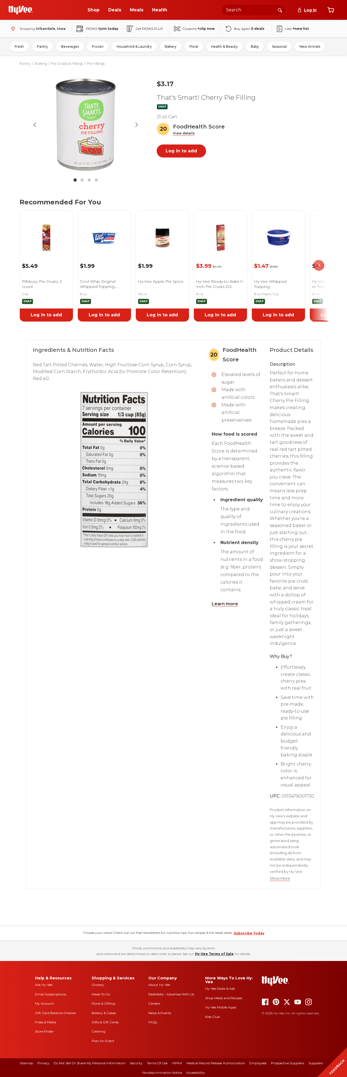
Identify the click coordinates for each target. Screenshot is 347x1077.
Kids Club (212, 1017)
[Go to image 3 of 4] (89, 180)
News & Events (159, 1013)
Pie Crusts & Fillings (67, 63)
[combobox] (254, 10)
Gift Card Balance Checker (55, 1013)
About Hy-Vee (159, 985)
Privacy (43, 1063)
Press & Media (45, 1022)
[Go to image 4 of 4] (96, 180)
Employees (257, 1063)
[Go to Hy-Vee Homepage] (21, 10)
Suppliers (316, 1063)
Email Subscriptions (50, 994)
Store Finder (44, 1031)
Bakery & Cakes (104, 1013)
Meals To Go (101, 994)
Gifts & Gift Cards (105, 1022)
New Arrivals (310, 46)
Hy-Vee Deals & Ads (220, 988)
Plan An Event (103, 1041)
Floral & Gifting (103, 1003)
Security (136, 1063)
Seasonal (279, 46)
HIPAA (177, 1063)
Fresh (19, 46)
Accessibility (195, 1072)
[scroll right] (318, 265)
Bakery (170, 46)
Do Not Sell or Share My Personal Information (90, 1063)
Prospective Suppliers (287, 1063)
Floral (193, 46)
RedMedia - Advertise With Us (171, 994)
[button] (184, 133)
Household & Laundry (134, 46)
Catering (98, 1031)
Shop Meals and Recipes (223, 998)
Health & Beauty (224, 46)
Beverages (70, 46)
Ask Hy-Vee (43, 985)
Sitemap (26, 1063)
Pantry (42, 46)
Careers (154, 1003)
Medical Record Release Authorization (216, 1063)
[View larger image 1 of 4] (85, 124)
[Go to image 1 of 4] (75, 180)
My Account (44, 1003)
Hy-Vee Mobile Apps (220, 1007)
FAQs (152, 1022)
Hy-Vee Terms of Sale (214, 954)
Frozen (98, 46)
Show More (280, 878)
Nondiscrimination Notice (162, 1072)
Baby (255, 46)
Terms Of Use (157, 1063)
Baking (41, 63)
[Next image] (136, 124)
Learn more (225, 603)
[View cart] (330, 10)
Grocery (98, 985)
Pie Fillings (96, 63)
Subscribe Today (249, 933)
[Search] (280, 9)
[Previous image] (34, 124)
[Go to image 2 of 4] (82, 180)
